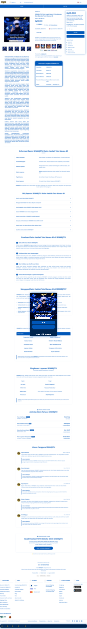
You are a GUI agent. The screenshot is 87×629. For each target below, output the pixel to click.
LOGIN (43, 322)
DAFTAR (44, 326)
